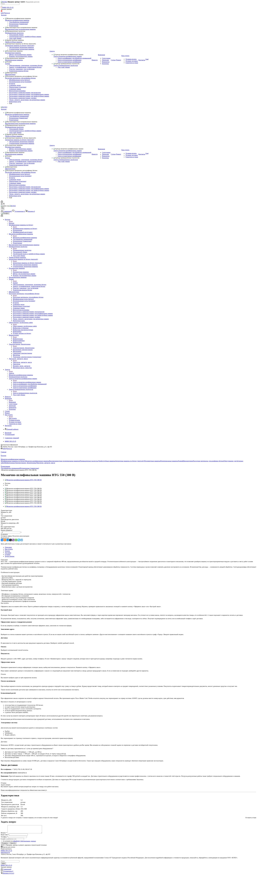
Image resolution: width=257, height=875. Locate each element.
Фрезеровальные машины (169, 461)
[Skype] (19, 540)
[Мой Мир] (7, 540)
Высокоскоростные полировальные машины (64, 461)
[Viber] (13, 540)
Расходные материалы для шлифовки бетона (28, 297)
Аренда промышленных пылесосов (25, 393)
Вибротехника (18, 339)
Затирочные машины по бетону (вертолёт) (27, 263)
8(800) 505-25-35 (7, 7)
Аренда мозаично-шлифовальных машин (27, 382)
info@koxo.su (7, 448)
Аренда (11, 373)
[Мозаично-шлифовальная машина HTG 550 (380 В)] (23, 480)
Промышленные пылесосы (22, 250)
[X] (10, 540)
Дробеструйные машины (106, 461)
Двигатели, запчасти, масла (22, 362)
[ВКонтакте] (2, 540)
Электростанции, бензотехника (23, 348)
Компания (12, 402)
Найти (3, 863)
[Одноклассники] (5, 540)
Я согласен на (19, 841)
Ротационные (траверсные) (29, 468)
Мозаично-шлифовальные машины (25, 237)
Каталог (11, 223)
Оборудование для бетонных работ (25, 326)
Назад (11, 221)
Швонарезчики (188, 461)
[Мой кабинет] (2, 202)
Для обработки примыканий (10, 468)
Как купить (13, 418)
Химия (15, 283)
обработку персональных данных (24, 841)
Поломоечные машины (21, 272)
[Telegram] (21, 540)
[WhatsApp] (16, 540)
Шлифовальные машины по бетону (25, 228)
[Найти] (1, 6)
